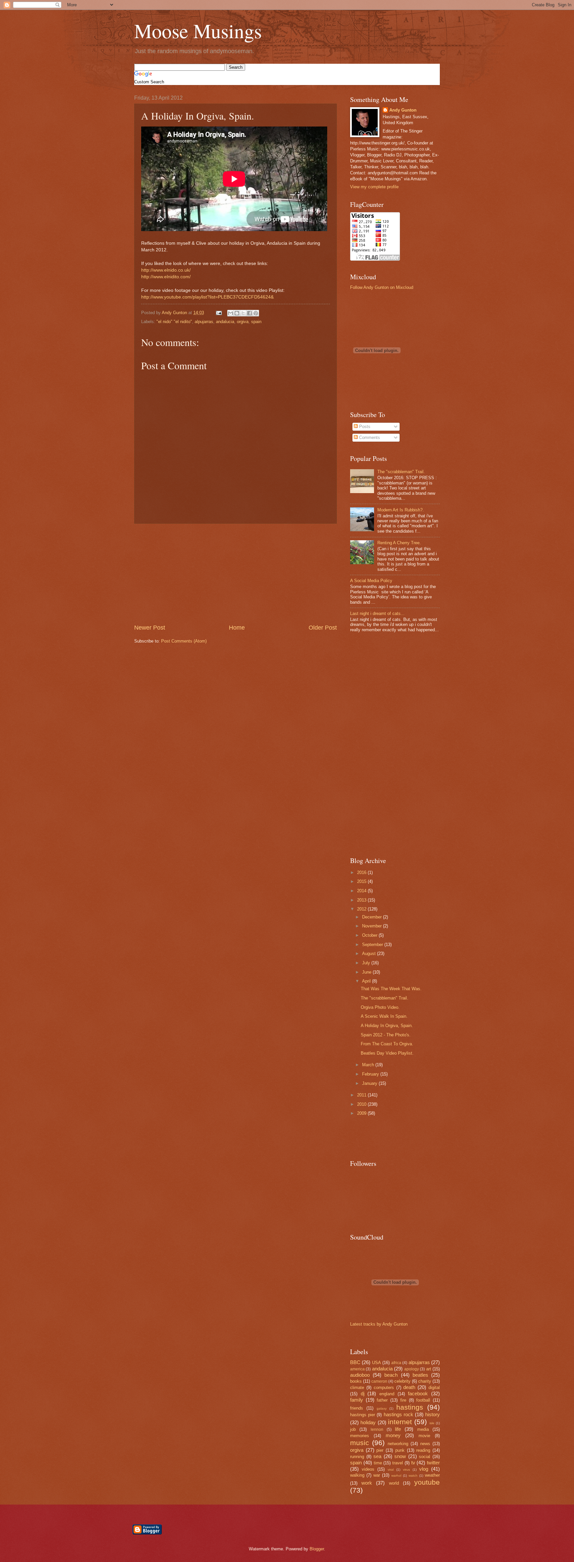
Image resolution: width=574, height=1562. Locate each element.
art (428, 1368)
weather (432, 1475)
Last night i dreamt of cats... (377, 613)
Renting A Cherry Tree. (399, 542)
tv (413, 1462)
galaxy (382, 1408)
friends (356, 1408)
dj (362, 1393)
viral (391, 1469)
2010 (362, 1104)
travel (397, 1462)
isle (432, 1423)
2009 (362, 1113)
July (366, 962)
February (371, 1074)
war (376, 1475)
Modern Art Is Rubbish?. (400, 509)
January (370, 1083)
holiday (368, 1422)
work (366, 1483)
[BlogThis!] (237, 313)
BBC (355, 1362)
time (378, 1462)
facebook (418, 1393)
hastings (409, 1407)
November (372, 925)
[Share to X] (243, 313)
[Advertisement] (235, 573)
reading (423, 1450)
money (393, 1435)
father (382, 1400)
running (357, 1456)
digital (434, 1387)
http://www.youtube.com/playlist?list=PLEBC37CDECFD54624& (207, 297)
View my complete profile (374, 186)
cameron (379, 1381)
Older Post (323, 627)
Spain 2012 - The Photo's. (386, 1034)
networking (398, 1443)
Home (237, 627)
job (353, 1429)
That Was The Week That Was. (391, 988)
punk (400, 1450)
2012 (362, 909)
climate (357, 1387)
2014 (362, 890)
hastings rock (398, 1414)
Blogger (317, 1548)
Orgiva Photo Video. (380, 1007)
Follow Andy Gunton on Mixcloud (381, 287)
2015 (362, 881)
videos (368, 1469)
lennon (377, 1430)
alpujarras (204, 321)
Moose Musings (198, 30)
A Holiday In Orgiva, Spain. (387, 1025)
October (370, 935)
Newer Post (149, 627)
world (394, 1483)
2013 (362, 900)
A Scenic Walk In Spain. (384, 1016)
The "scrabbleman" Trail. (401, 471)
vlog (423, 1469)
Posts (364, 426)
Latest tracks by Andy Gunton (379, 1324)
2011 (362, 1094)
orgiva (242, 321)
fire (403, 1400)
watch (413, 1475)
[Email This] (230, 313)
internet (400, 1422)
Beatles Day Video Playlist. (387, 1053)
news (425, 1443)
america (357, 1369)
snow (400, 1456)
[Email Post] (218, 312)
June (367, 972)
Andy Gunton (403, 110)
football (423, 1400)
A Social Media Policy (371, 580)
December (372, 916)
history (432, 1414)
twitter (433, 1462)
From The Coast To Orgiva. (387, 1043)
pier (379, 1450)
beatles (420, 1375)
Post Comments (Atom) (184, 641)
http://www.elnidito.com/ (166, 276)
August (369, 953)
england (386, 1393)
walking (357, 1475)
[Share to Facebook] (249, 313)
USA (376, 1362)
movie (424, 1435)
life (398, 1429)
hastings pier (362, 1414)
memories (359, 1435)
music (359, 1442)
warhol (396, 1475)
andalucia (225, 321)
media (423, 1429)
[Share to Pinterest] (255, 313)
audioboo (360, 1375)
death (409, 1387)
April (367, 981)
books (356, 1381)
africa (396, 1363)
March (368, 1064)
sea (377, 1456)
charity (424, 1381)
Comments (369, 437)
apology (411, 1369)
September (373, 944)
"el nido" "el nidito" (174, 321)
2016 (362, 872)
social (424, 1456)
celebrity (402, 1381)
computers (384, 1387)
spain (256, 321)
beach (391, 1375)
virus (406, 1469)
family (356, 1400)
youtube (427, 1482)
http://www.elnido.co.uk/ (166, 270)
